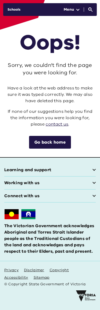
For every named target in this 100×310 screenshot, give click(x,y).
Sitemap (42, 277)
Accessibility (16, 277)
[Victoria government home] (86, 296)
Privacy (11, 270)
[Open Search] (90, 9)
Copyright (59, 270)
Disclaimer (34, 270)
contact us (57, 124)
